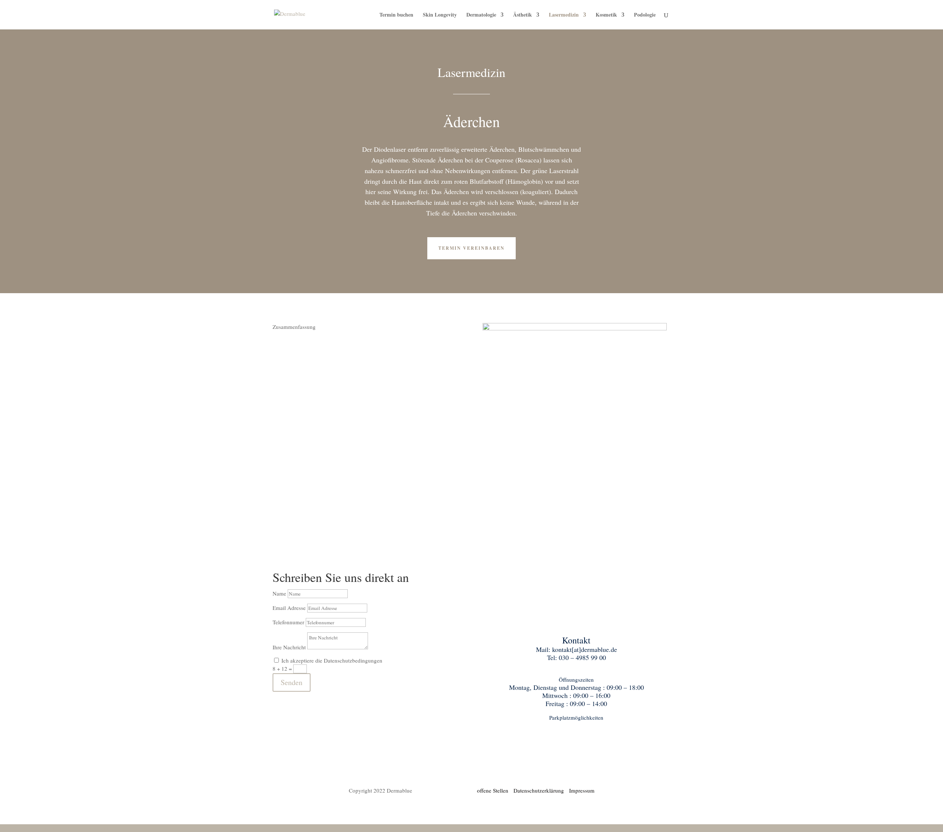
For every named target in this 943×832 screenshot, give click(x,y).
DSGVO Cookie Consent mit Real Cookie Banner (57, 828)
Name (279, 593)
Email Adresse (289, 607)
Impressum (582, 790)
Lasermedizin (564, 15)
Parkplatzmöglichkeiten (576, 717)
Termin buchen (396, 15)
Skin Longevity (440, 15)
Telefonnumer (288, 622)
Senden (291, 682)
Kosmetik (606, 15)
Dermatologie (481, 15)
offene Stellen (494, 790)
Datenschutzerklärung (541, 790)
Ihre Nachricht (289, 647)
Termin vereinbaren (471, 248)
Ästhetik (522, 15)
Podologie (645, 15)
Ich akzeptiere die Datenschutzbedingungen (331, 660)
